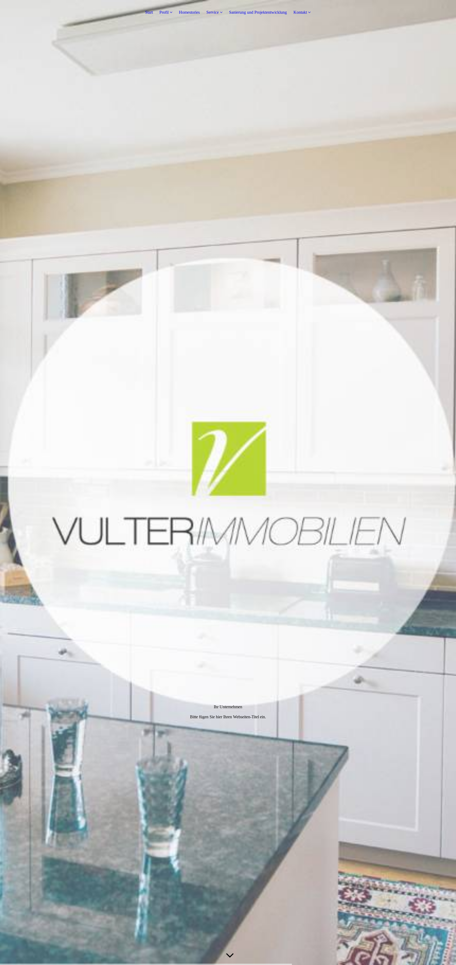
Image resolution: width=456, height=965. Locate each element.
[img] (228, 482)
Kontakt (300, 12)
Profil (164, 12)
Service (212, 12)
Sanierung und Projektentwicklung (258, 12)
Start (149, 12)
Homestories (189, 12)
